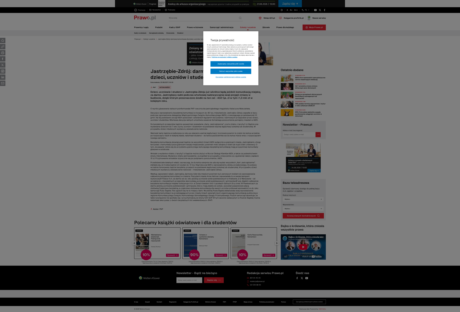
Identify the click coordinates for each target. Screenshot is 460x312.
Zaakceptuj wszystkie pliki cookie (231, 64)
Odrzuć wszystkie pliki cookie (231, 71)
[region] (230, 58)
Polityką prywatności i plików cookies (224, 57)
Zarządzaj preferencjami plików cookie (231, 77)
